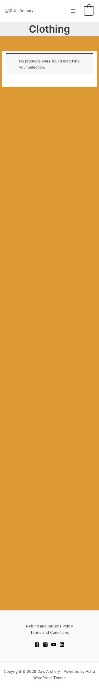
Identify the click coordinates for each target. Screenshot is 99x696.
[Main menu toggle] (73, 11)
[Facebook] (37, 644)
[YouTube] (53, 644)
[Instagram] (45, 644)
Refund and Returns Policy (49, 626)
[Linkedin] (61, 644)
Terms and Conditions (49, 632)
